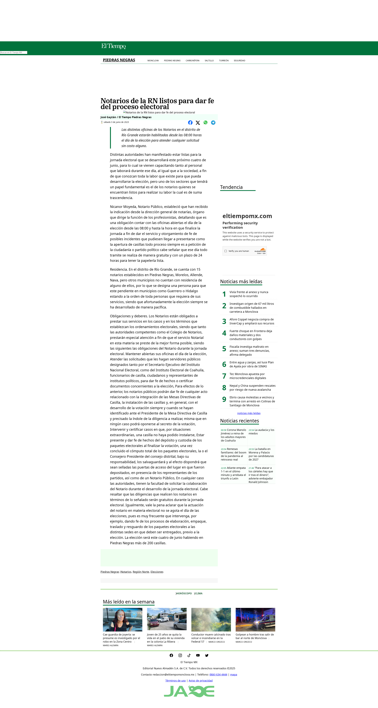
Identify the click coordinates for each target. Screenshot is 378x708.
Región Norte (141, 571)
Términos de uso (175, 680)
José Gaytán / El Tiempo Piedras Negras (126, 117)
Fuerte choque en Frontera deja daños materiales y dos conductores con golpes (251, 335)
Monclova (153, 60)
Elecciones (157, 571)
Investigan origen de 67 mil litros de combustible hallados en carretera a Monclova (252, 308)
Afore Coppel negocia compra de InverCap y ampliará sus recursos (252, 321)
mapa (233, 674)
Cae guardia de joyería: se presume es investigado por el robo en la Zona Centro (121, 640)
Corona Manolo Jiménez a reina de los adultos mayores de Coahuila (233, 435)
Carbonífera (192, 60)
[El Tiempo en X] (206, 656)
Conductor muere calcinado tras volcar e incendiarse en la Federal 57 (211, 638)
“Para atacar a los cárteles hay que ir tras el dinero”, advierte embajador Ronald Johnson (261, 475)
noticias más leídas (248, 413)
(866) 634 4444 (218, 674)
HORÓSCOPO (184, 593)
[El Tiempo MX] (113, 48)
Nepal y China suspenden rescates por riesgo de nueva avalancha (253, 388)
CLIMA (198, 593)
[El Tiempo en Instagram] (183, 656)
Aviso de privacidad (201, 680)
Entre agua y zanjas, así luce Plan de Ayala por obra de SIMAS (252, 364)
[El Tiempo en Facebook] (174, 656)
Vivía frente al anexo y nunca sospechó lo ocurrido (249, 294)
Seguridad (239, 60)
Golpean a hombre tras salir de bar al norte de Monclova (255, 638)
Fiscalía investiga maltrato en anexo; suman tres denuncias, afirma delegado (250, 351)
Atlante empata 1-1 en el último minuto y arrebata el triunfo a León (233, 473)
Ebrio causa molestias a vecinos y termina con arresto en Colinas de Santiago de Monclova (252, 401)
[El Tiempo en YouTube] (200, 656)
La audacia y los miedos (261, 431)
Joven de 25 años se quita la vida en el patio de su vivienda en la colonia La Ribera (166, 640)
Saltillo (209, 60)
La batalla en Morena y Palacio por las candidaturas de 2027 (261, 454)
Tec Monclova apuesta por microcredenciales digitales (248, 376)
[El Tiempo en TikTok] (191, 656)
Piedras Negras (119, 59)
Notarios (126, 571)
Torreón (224, 60)
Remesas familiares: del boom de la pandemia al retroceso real (233, 454)
